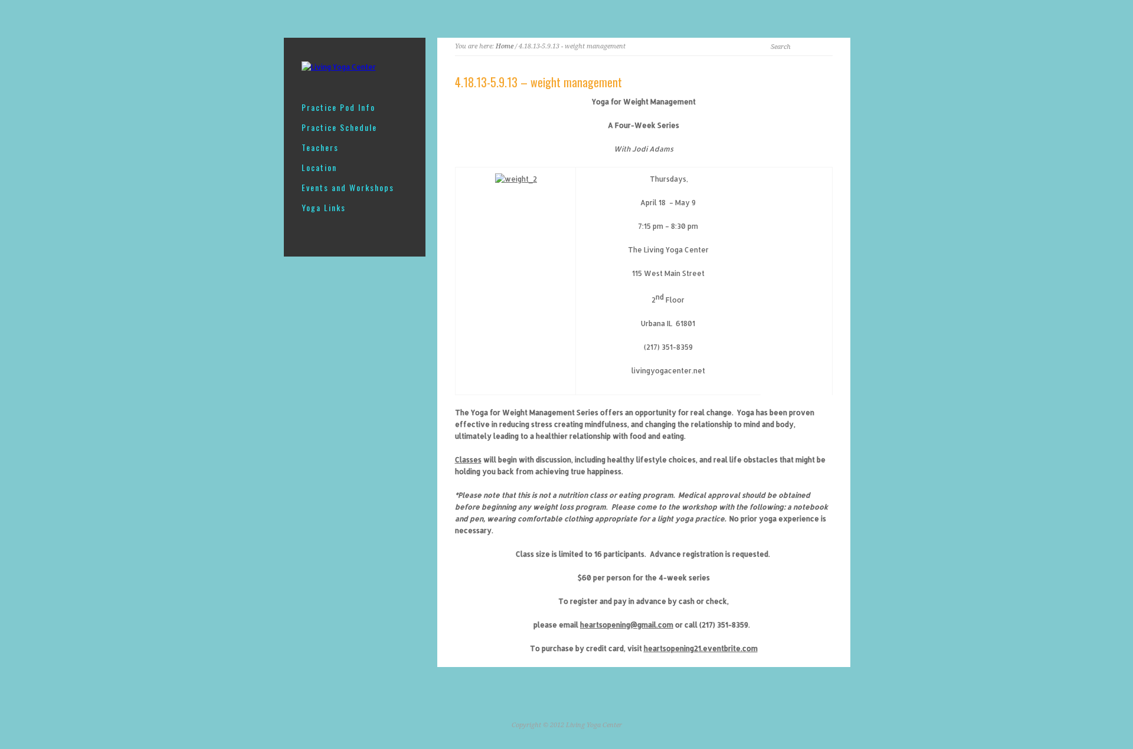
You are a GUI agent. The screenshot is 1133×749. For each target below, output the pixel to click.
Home (504, 46)
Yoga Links (324, 207)
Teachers (320, 147)
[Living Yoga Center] (339, 67)
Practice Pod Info (338, 107)
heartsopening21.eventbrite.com (701, 648)
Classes (468, 459)
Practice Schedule (339, 127)
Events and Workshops (348, 187)
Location (319, 167)
